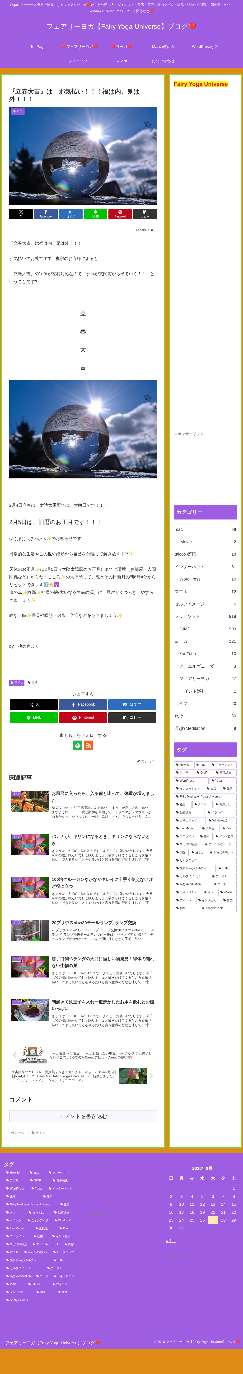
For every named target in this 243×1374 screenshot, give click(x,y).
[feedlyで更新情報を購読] (77, 745)
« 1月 (171, 1240)
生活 (34, 682)
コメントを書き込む (83, 1116)
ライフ (18, 682)
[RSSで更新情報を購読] (88, 745)
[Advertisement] (205, 259)
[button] (145, 214)
